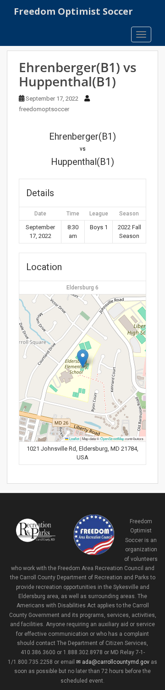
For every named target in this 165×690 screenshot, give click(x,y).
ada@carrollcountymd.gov (115, 662)
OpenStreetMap (112, 438)
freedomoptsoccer (44, 109)
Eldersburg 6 (82, 287)
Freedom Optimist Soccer (73, 11)
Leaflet (73, 438)
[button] (82, 358)
